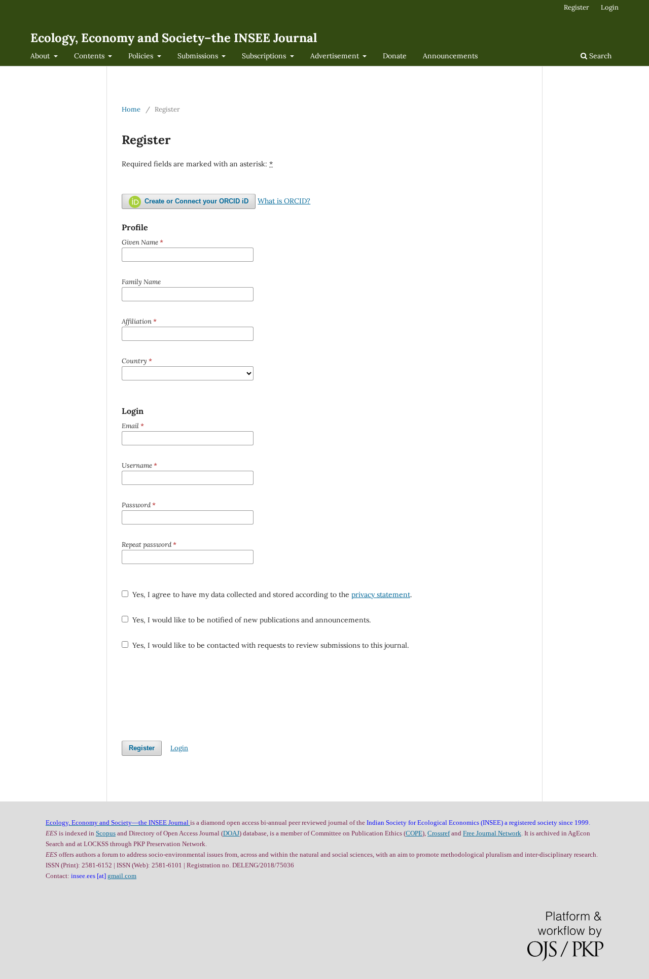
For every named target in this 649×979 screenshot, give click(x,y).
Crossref (438, 833)
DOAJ (231, 833)
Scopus (106, 833)
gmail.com (121, 876)
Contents (90, 55)
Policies (141, 55)
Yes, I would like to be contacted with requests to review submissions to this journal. (269, 645)
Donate (395, 55)
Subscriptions (265, 55)
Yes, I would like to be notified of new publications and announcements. (250, 619)
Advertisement (335, 55)
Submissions (198, 55)
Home (131, 109)
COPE (414, 833)
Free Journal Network (492, 833)
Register (576, 7)
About (41, 55)
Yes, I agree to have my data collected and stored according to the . (271, 594)
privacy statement (380, 594)
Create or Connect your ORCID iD (195, 201)
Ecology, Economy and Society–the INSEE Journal (173, 38)
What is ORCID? (284, 200)
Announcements (450, 55)
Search (599, 55)
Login (610, 7)
